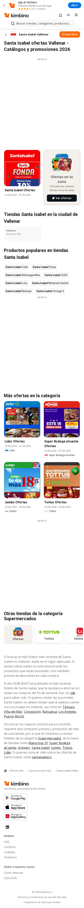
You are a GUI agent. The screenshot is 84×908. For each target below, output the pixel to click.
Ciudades (9, 852)
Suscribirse (72, 34)
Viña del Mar (13, 711)
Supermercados (49, 738)
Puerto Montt (14, 716)
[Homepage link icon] (5, 770)
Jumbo (56, 748)
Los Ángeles (67, 711)
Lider (7, 752)
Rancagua (49, 711)
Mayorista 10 (38, 743)
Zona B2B (10, 878)
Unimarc (24, 748)
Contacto (10, 847)
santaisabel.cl (41, 757)
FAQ (6, 842)
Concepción (32, 711)
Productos (10, 857)
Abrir (74, 5)
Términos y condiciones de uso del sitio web (42, 897)
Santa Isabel (41, 748)
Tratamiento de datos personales (42, 902)
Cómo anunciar (13, 873)
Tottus (67, 748)
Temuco (69, 707)
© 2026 (42, 892)
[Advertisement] (42, 103)
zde (72, 693)
